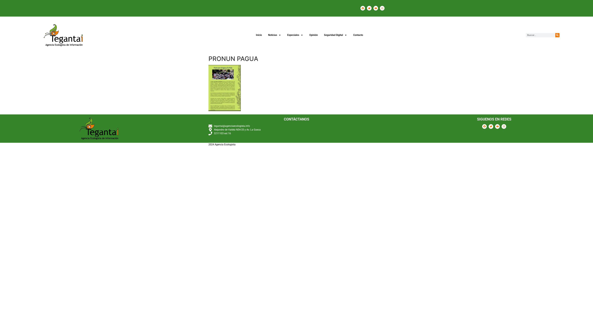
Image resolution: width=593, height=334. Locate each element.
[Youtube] (375, 8)
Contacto (358, 35)
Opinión (313, 35)
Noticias (272, 35)
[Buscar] (557, 35)
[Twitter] (369, 8)
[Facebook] (362, 8)
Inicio (259, 35)
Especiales (293, 35)
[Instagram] (382, 8)
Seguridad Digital (333, 35)
